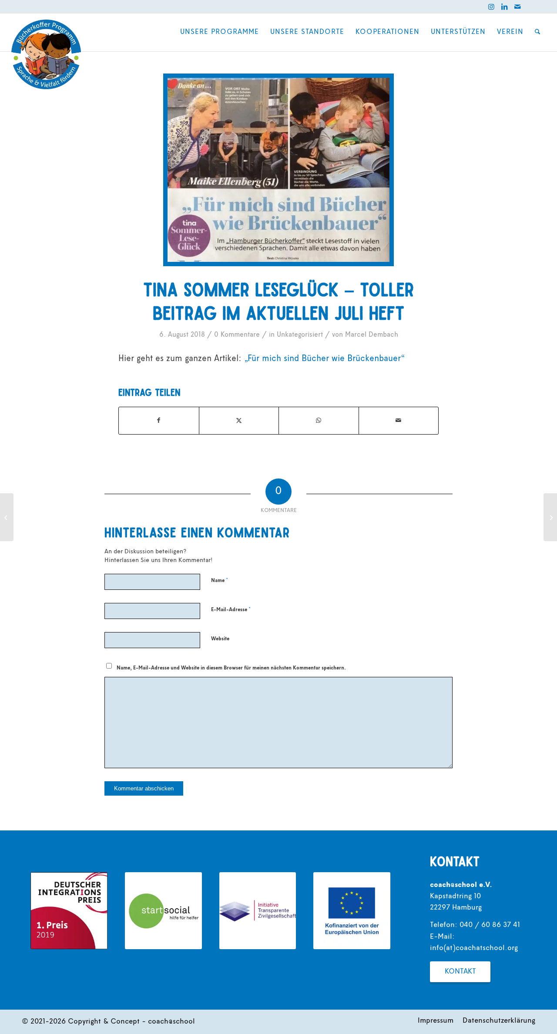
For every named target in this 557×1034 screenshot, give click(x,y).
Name (219, 580)
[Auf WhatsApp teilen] (319, 420)
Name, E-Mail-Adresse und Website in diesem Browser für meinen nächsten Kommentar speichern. (231, 668)
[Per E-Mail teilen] (399, 420)
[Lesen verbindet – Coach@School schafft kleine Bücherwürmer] (6, 517)
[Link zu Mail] (517, 6)
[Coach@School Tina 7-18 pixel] (278, 170)
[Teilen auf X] (239, 420)
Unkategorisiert (300, 334)
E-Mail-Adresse (231, 609)
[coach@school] (46, 54)
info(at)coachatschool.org (474, 948)
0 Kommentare (237, 334)
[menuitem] (219, 32)
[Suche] (537, 32)
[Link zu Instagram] (491, 6)
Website (220, 639)
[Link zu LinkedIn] (504, 6)
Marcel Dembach (371, 334)
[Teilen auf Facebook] (159, 420)
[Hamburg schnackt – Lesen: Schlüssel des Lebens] (550, 517)
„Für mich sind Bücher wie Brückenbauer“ (324, 359)
